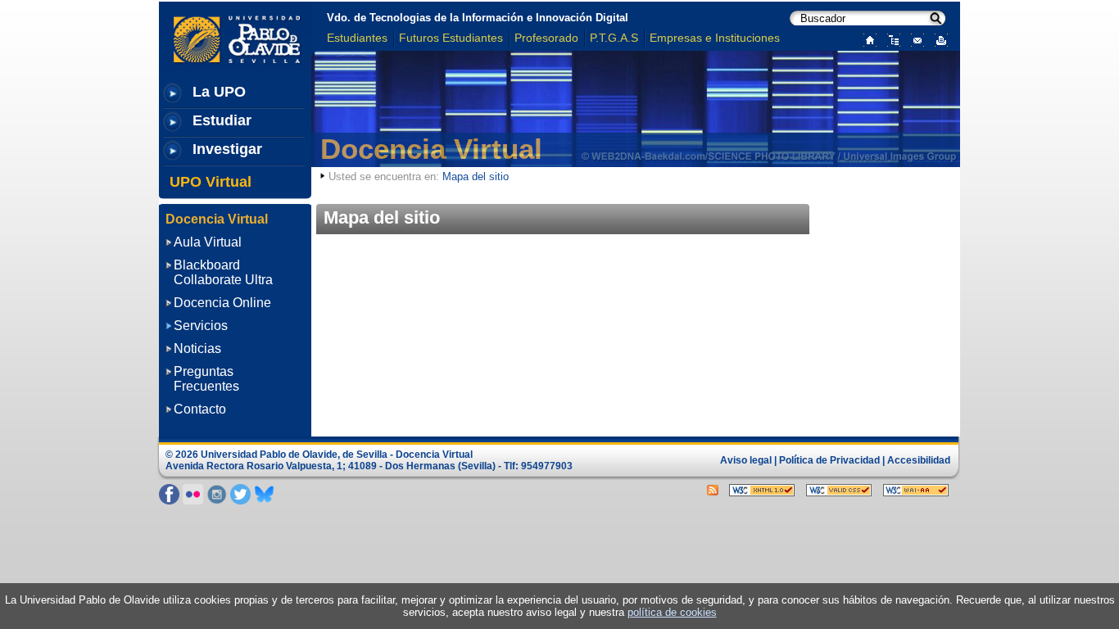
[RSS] (712, 489)
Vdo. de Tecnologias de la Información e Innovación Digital (477, 17)
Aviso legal (746, 460)
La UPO (219, 92)
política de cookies (672, 612)
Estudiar (222, 120)
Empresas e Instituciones (715, 37)
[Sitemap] (890, 39)
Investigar (227, 149)
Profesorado (546, 37)
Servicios (201, 326)
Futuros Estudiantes (451, 37)
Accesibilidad (918, 460)
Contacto (200, 409)
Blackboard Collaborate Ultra (223, 272)
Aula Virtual (208, 242)
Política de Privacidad (829, 460)
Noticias (197, 348)
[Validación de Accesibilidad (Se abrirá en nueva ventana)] (916, 489)
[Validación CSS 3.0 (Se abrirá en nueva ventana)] (839, 489)
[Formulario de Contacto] (914, 39)
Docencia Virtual (431, 149)
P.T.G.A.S (614, 37)
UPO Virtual (210, 182)
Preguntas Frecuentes (206, 378)
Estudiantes (357, 37)
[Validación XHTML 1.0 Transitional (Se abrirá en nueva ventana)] (762, 489)
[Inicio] (866, 39)
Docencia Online (222, 303)
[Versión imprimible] (937, 39)
